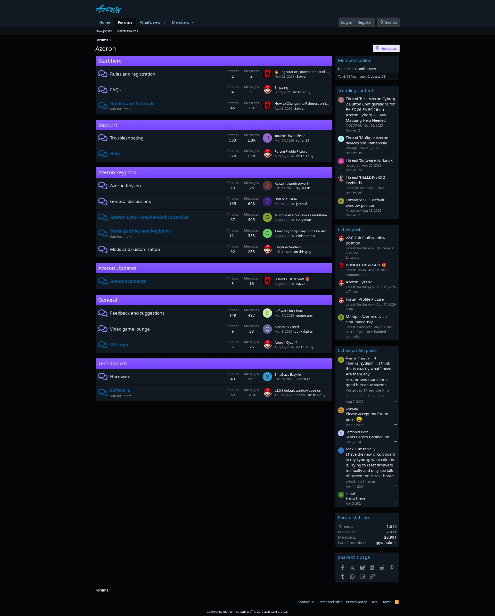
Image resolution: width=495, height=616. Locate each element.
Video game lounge (130, 329)
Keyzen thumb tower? (291, 183)
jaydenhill (368, 358)
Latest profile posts (357, 350)
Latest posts (350, 229)
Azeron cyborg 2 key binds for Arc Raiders (306, 231)
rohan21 (302, 140)
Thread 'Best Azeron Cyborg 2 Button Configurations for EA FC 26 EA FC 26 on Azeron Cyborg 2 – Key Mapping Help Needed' (370, 109)
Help (115, 154)
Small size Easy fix (288, 374)
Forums (125, 22)
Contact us (306, 601)
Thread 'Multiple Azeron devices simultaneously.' (367, 140)
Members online (355, 60)
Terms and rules (330, 601)
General (107, 299)
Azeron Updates (117, 268)
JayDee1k (303, 188)
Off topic (119, 345)
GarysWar (303, 219)
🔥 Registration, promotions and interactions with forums (319, 71)
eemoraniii (304, 315)
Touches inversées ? (290, 135)
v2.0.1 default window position (298, 390)
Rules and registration (132, 74)
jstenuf (301, 203)
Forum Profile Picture (291, 151)
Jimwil (350, 493)
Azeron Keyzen (125, 185)
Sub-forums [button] (119, 108)
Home (104, 22)
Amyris (351, 358)
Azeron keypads (117, 172)
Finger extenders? (288, 247)
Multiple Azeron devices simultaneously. (305, 215)
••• (395, 401)
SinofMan (303, 379)
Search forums (127, 31)
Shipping (281, 87)
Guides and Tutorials (132, 103)
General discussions (130, 201)
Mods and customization (135, 249)
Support (107, 124)
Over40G (352, 408)
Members (180, 22)
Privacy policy (356, 601)
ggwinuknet (386, 542)
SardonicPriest (357, 432)
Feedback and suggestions (137, 313)
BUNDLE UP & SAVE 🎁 (292, 279)
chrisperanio (305, 235)
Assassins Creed (287, 326)
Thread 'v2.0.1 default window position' (365, 202)
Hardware (120, 377)
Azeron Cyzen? (286, 342)
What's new (150, 22)
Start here (110, 60)
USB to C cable (286, 199)
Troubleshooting (127, 138)
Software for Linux (289, 310)
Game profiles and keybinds (140, 231)
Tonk (349, 449)
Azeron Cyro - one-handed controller (149, 217)
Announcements (128, 281)
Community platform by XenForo (247, 611)
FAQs (115, 90)
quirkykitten (303, 331)
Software (120, 390)
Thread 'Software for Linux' (369, 160)
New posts (103, 31)
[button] (164, 22)
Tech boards (112, 363)
